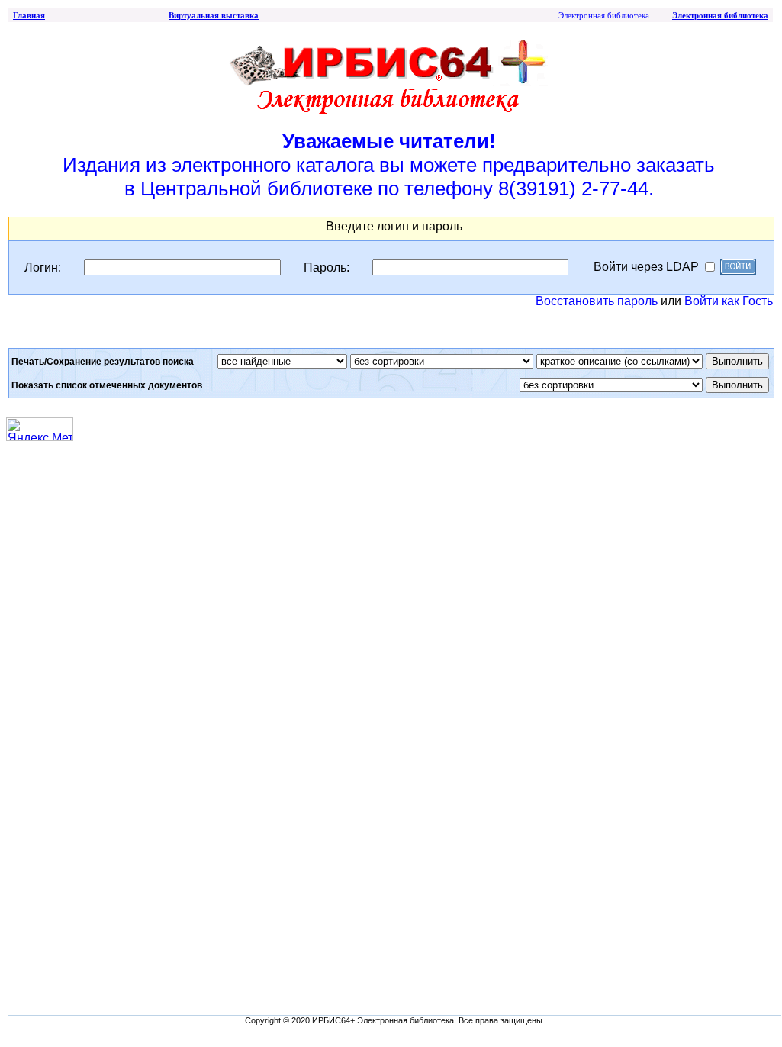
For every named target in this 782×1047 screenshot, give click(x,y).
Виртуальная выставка (214, 15)
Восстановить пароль (597, 301)
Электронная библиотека (720, 15)
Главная (29, 15)
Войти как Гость (728, 301)
